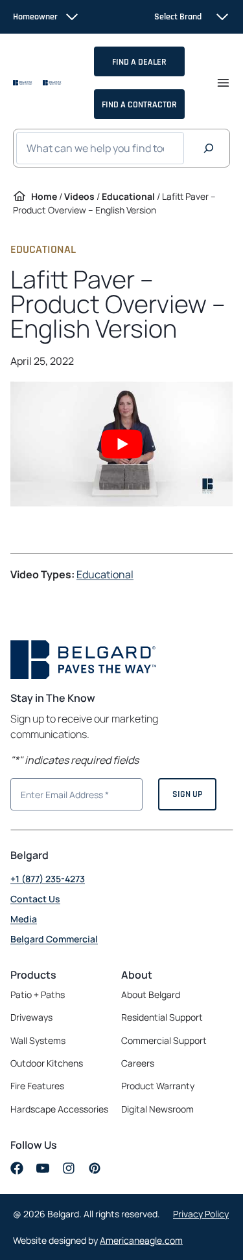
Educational (128, 196)
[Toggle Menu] (223, 83)
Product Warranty (157, 1086)
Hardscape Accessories (59, 1109)
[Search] (209, 148)
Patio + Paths (37, 994)
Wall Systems (37, 1040)
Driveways (31, 1017)
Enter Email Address (59, 793)
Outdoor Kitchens (46, 1063)
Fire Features (37, 1086)
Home (44, 196)
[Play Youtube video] (121, 444)
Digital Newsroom (157, 1109)
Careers (137, 1063)
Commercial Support (164, 1040)
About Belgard (150, 994)
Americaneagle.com (141, 1240)
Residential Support (162, 1017)
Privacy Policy (201, 1214)
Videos (79, 196)
